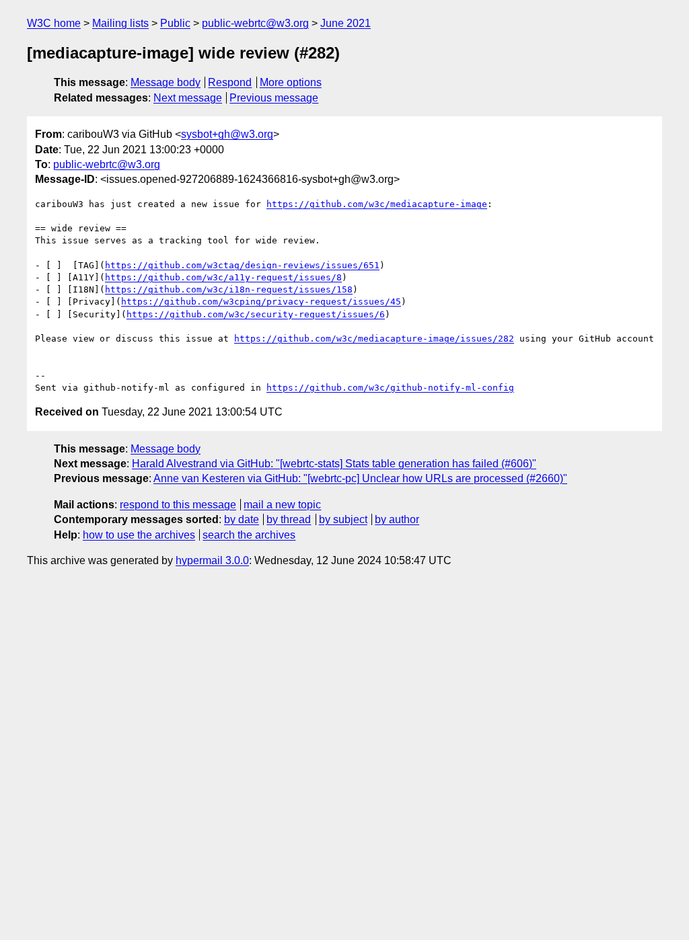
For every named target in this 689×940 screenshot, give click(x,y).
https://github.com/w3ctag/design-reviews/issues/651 (242, 265)
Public (175, 23)
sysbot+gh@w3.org (227, 134)
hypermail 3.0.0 (212, 560)
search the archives (249, 535)
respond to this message (178, 504)
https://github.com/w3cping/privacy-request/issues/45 (261, 302)
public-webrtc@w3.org (255, 23)
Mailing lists (120, 23)
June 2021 (345, 23)
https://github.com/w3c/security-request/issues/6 (255, 314)
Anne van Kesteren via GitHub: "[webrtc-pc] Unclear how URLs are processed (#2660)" (360, 478)
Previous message (273, 98)
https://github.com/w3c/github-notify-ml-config (390, 388)
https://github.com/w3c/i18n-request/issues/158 (229, 289)
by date (241, 519)
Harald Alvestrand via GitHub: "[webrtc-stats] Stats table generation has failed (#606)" (334, 463)
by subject (343, 519)
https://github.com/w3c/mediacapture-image (376, 204)
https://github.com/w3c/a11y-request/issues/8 (223, 277)
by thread (288, 519)
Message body (166, 82)
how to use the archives (139, 535)
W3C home (54, 23)
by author (397, 519)
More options (291, 82)
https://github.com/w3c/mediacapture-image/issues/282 (374, 339)
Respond (230, 82)
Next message (187, 98)
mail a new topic (282, 504)
